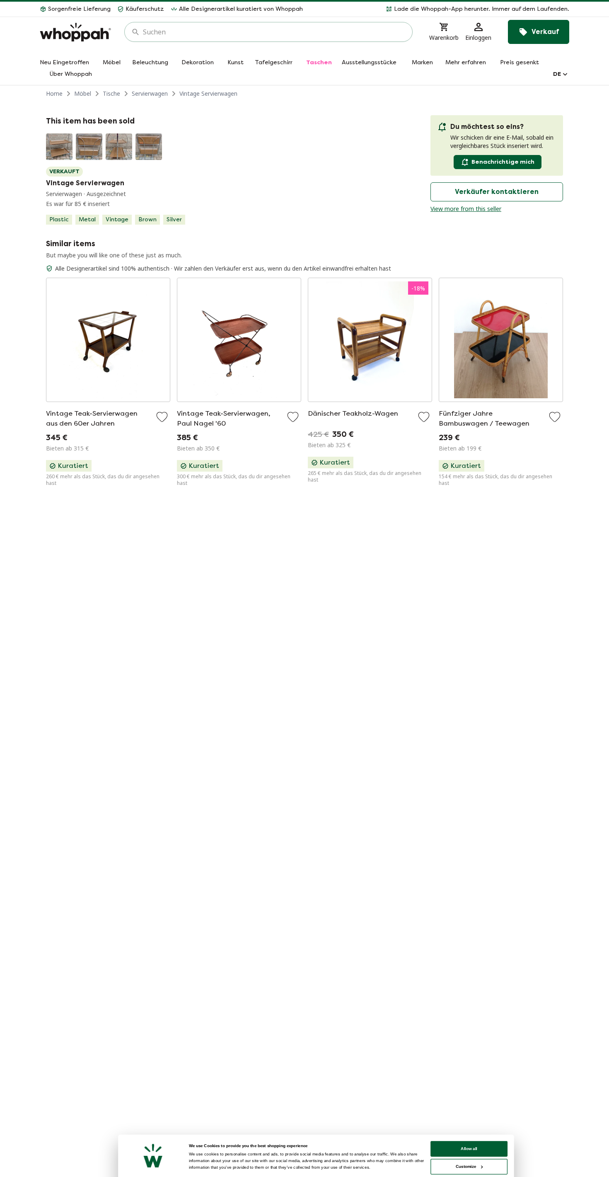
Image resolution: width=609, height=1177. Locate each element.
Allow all (469, 1148)
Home (54, 93)
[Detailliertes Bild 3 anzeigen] (119, 146)
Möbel (82, 93)
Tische (111, 93)
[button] (439, 9)
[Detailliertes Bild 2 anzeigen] (89, 146)
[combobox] (274, 32)
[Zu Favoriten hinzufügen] (162, 417)
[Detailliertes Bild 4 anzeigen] (148, 146)
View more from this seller (465, 209)
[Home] (75, 32)
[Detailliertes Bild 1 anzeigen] (59, 146)
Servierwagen (150, 93)
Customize (466, 1166)
